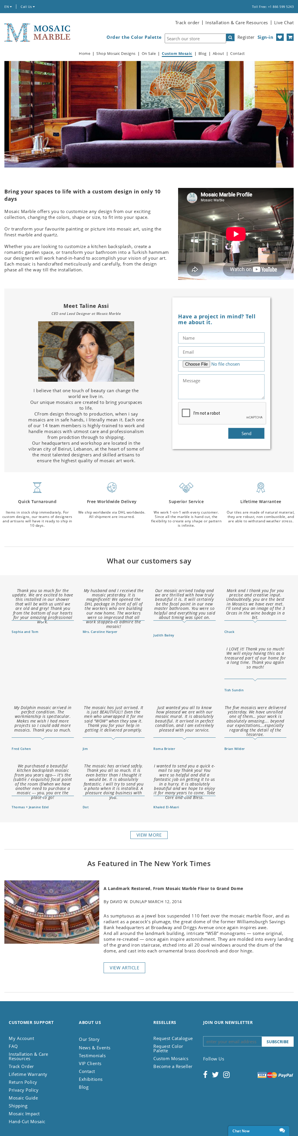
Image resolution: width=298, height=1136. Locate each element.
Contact (237, 53)
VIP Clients (90, 1063)
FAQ (13, 1046)
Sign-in (266, 37)
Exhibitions (91, 1079)
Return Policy (23, 1082)
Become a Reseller (173, 1066)
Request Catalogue (173, 1038)
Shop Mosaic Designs (116, 53)
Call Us (27, 6)
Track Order (21, 1066)
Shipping (18, 1106)
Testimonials (92, 1055)
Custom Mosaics (170, 1058)
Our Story (89, 1039)
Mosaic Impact (24, 1113)
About (218, 53)
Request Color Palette (168, 1048)
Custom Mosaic (177, 53)
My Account (21, 1038)
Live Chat (284, 22)
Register (246, 37)
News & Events (95, 1048)
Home (84, 53)
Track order (187, 22)
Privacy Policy (23, 1090)
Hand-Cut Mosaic (27, 1121)
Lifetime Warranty (28, 1074)
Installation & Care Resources (236, 22)
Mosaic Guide (23, 1098)
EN (7, 6)
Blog (202, 53)
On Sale (149, 53)
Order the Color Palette (134, 37)
